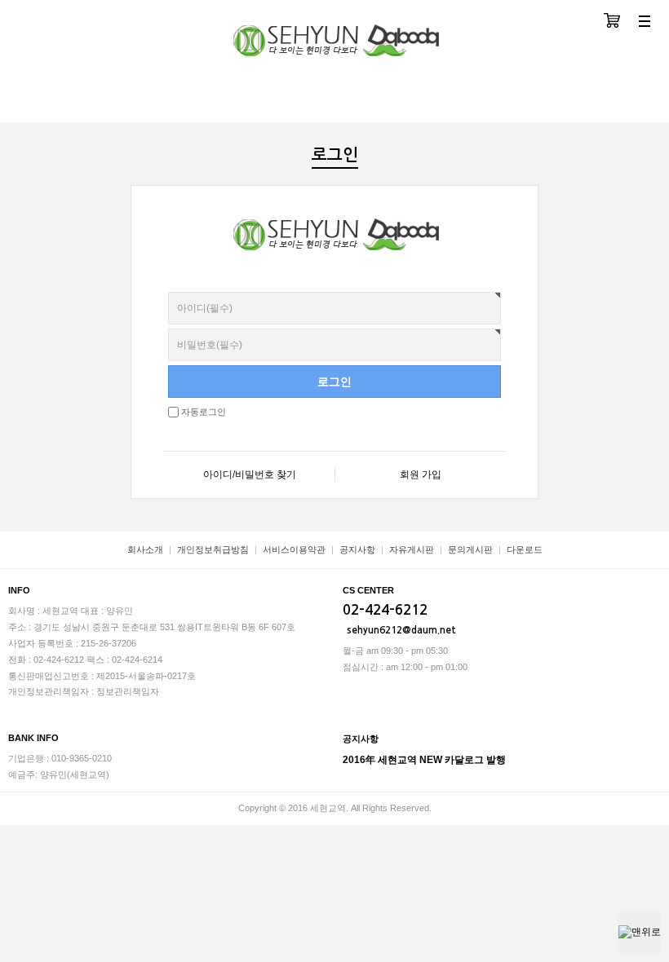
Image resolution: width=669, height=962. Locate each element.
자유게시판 (411, 549)
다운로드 (525, 549)
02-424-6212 (385, 610)
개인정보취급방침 (213, 549)
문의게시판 (470, 549)
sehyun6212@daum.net (401, 630)
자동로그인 (203, 412)
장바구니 (612, 22)
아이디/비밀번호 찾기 (249, 474)
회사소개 (145, 549)
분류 (644, 22)
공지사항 (357, 549)
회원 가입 (420, 474)
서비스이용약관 (294, 549)
